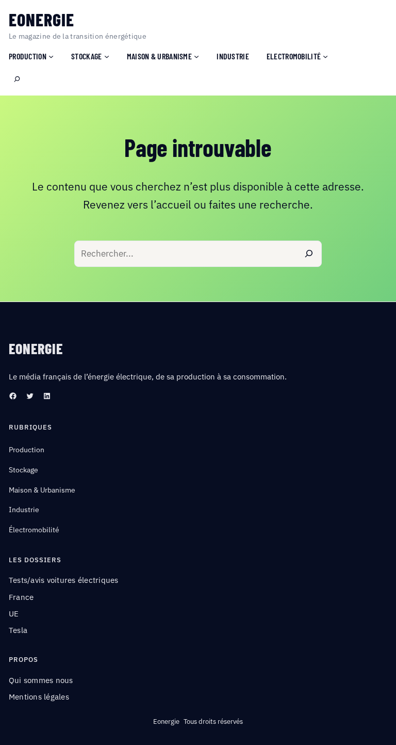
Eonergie (41, 19)
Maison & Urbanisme (42, 490)
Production (26, 449)
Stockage (23, 469)
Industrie (24, 509)
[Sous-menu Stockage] (106, 55)
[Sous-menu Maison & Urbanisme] (196, 55)
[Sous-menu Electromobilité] (325, 55)
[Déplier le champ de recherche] (17, 79)
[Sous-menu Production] (51, 55)
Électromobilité (34, 529)
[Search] (308, 253)
